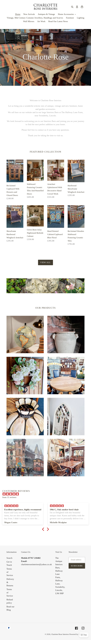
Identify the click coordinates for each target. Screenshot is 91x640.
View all (45, 262)
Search (9, 558)
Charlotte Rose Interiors (60, 634)
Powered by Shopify (76, 634)
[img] (46, 494)
